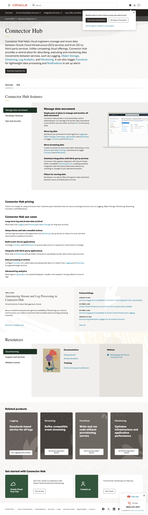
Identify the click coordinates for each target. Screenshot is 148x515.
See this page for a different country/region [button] (100, 26)
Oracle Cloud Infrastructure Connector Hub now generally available (105, 306)
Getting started (69, 355)
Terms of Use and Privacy (25, 509)
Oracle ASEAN (10, 19)
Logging (82, 134)
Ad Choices (51, 509)
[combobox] (74, 5)
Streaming (11, 59)
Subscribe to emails (69, 509)
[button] (9, 5)
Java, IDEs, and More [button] (73, 13)
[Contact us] (139, 5)
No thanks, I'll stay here (118, 20)
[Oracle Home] (20, 5)
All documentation (71, 358)
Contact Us (92, 509)
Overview (9, 13)
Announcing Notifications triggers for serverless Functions (102, 319)
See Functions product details (91, 452)
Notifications (54, 63)
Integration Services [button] (52, 13)
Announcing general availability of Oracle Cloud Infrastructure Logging (107, 313)
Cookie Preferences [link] (40, 509)
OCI (77, 123)
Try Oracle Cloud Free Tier (16, 71)
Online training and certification (76, 368)
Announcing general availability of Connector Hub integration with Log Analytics (110, 300)
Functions (81, 59)
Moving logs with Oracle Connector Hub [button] (119, 356)
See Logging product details (21, 453)
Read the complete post (14, 325)
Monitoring (47, 59)
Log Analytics (26, 59)
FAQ (18, 85)
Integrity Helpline (82, 509)
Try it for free (39, 491)
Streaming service (65, 163)
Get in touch (109, 491)
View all (82, 325)
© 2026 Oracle (9, 509)
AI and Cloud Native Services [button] (27, 13)
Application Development (26, 19)
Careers (59, 509)
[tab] (20, 110)
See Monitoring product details (126, 452)
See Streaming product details (56, 452)
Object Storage (70, 55)
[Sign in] (134, 5)
